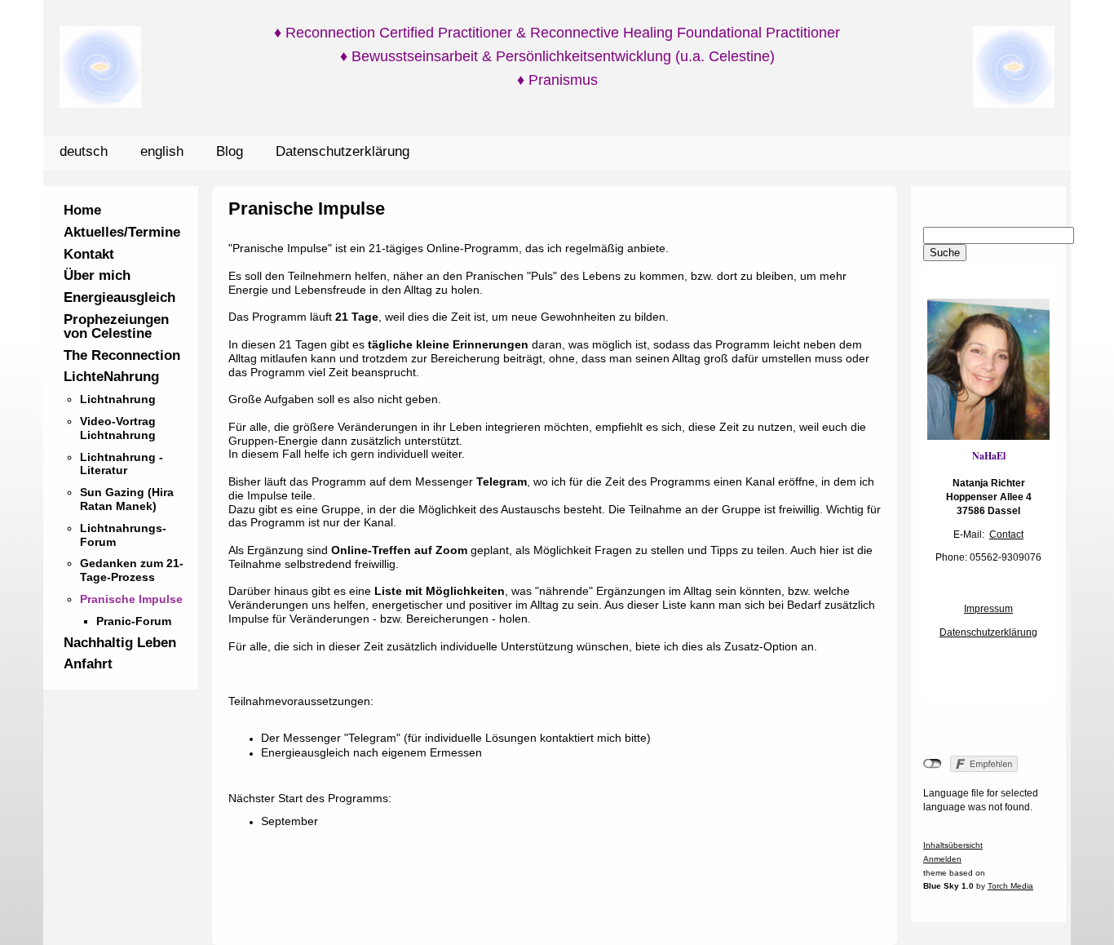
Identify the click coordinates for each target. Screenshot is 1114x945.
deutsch (84, 151)
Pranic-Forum (133, 621)
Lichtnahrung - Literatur (121, 463)
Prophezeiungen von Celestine (116, 326)
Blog (229, 151)
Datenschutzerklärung (342, 151)
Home (82, 210)
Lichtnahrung (118, 399)
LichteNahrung (111, 376)
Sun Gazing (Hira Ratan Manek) (127, 499)
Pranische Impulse (131, 599)
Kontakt (89, 254)
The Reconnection (122, 355)
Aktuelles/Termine (122, 232)
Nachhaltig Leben (120, 642)
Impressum (988, 608)
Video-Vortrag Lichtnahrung (118, 428)
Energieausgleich (119, 297)
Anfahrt (88, 664)
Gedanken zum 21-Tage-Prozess (131, 570)
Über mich (97, 275)
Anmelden (942, 858)
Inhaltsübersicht (953, 845)
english (161, 151)
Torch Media (1010, 885)
